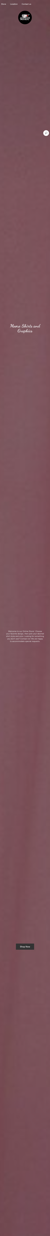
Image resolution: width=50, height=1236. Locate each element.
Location (14, 4)
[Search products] (46, 133)
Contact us (26, 4)
